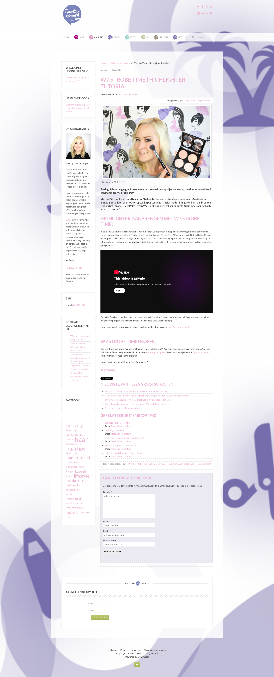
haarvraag (73, 462)
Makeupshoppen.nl (156, 352)
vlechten (85, 512)
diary (82, 434)
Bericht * (107, 492)
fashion (69, 439)
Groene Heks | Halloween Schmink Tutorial (80, 376)
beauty (77, 425)
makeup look (74, 485)
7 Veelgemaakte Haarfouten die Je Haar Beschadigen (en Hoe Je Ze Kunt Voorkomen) (147, 395)
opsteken (71, 494)
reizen (79, 503)
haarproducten (74, 444)
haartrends (73, 453)
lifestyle (81, 476)
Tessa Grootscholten (128, 94)
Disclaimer (112, 649)
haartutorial (78, 457)
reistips (70, 503)
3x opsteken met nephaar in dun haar (122, 408)
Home (66, 37)
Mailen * (107, 531)
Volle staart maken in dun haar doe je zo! (124, 437)
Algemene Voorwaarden (155, 649)
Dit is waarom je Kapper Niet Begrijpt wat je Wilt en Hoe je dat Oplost (139, 399)
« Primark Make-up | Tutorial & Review (146, 463)
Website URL (109, 540)
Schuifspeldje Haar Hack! (117, 422)
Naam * (107, 521)
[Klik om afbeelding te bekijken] (156, 141)
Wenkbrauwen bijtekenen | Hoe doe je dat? (78, 347)
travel (80, 508)
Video (69, 219)
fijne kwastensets (201, 352)
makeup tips (73, 489)
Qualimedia (143, 656)
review (71, 508)
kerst (69, 476)
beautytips (72, 430)
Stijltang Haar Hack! (115, 430)
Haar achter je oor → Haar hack (120, 445)
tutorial (72, 512)
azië (68, 425)
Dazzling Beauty (150, 653)
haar (81, 439)
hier (73, 274)
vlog (68, 517)
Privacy (124, 649)
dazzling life (72, 434)
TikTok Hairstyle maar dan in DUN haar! (125, 453)
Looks (125, 63)
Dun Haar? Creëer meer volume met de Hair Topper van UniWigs (136, 391)
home (81, 466)
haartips (75, 448)
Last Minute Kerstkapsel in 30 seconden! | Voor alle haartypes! (135, 403)
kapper (70, 471)
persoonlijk (74, 499)
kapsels (81, 471)
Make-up (114, 63)
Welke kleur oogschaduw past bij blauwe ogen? (80, 358)
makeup (74, 480)
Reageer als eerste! (204, 101)
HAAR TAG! (79, 304)
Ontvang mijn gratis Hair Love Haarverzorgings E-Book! (78, 108)
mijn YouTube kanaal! (178, 326)
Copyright (136, 649)
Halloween (72, 466)
